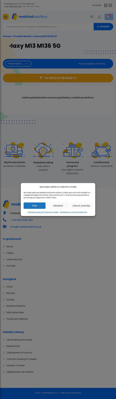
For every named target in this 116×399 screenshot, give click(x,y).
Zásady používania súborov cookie (43, 212)
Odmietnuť (58, 205)
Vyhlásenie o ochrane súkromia (73, 212)
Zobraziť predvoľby (81, 205)
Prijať (34, 205)
